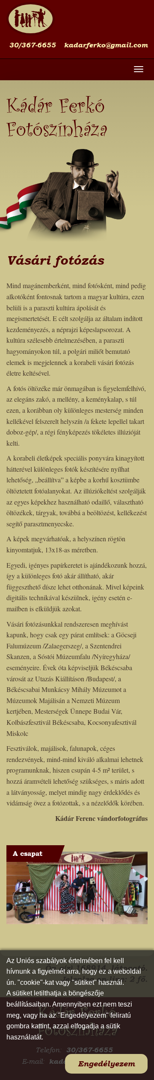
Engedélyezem (106, 1063)
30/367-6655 (32, 45)
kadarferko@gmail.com (106, 45)
